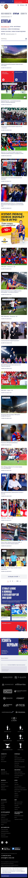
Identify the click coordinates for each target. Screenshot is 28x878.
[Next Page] (20, 581)
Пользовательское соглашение (7, 863)
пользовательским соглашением (8, 871)
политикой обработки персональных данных (16, 664)
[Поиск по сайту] (18, 5)
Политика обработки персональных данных (9, 861)
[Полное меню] (2, 5)
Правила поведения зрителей (7, 866)
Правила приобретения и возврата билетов (9, 865)
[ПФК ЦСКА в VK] (2, 842)
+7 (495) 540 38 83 (6, 855)
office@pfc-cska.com (7, 857)
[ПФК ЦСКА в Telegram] (6, 842)
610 (17, 581)
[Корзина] (26, 5)
